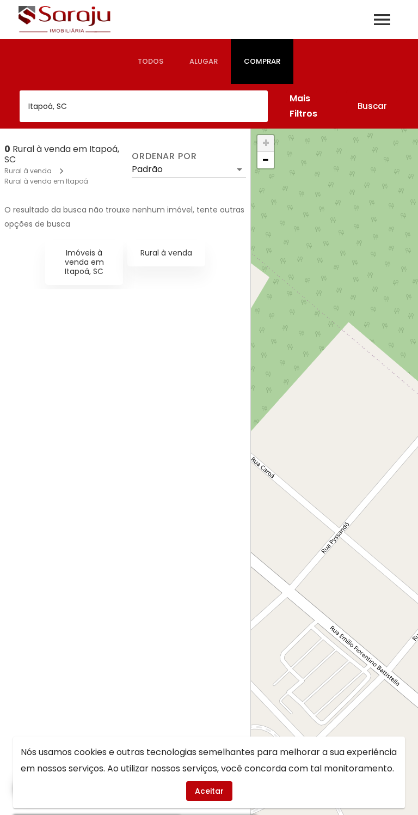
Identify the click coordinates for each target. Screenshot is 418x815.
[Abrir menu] (382, 19)
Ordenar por (164, 156)
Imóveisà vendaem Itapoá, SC (84, 262)
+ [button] (265, 143)
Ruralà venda (166, 252)
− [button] (265, 160)
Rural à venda (28, 170)
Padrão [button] (147, 169)
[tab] (150, 61)
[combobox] (144, 106)
